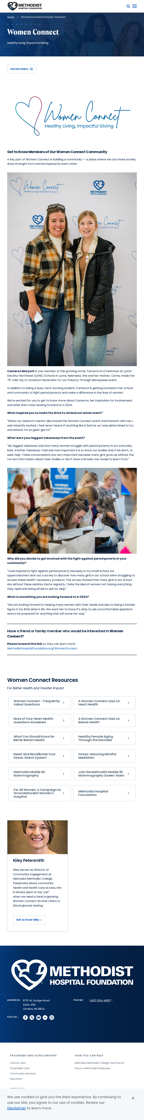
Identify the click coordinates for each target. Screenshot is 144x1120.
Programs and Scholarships (33, 1055)
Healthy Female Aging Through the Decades (95, 738)
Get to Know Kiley (27, 920)
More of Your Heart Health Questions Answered (33, 720)
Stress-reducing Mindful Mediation (97, 756)
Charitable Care (20, 1068)
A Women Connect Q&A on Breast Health (99, 720)
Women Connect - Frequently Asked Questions (37, 703)
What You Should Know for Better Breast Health (34, 738)
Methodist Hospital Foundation (93, 793)
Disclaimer (16, 1108)
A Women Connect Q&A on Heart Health (99, 703)
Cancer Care (18, 1063)
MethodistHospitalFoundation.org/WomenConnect (42, 648)
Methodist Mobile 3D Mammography (29, 774)
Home (10, 17)
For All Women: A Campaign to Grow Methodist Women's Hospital (37, 793)
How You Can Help (89, 1055)
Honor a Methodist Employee (92, 1068)
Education (16, 1079)
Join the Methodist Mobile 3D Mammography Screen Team (101, 774)
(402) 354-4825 (99, 1000)
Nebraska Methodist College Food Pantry (99, 1063)
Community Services (23, 1073)
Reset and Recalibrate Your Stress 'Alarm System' (34, 756)
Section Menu (19, 69)
